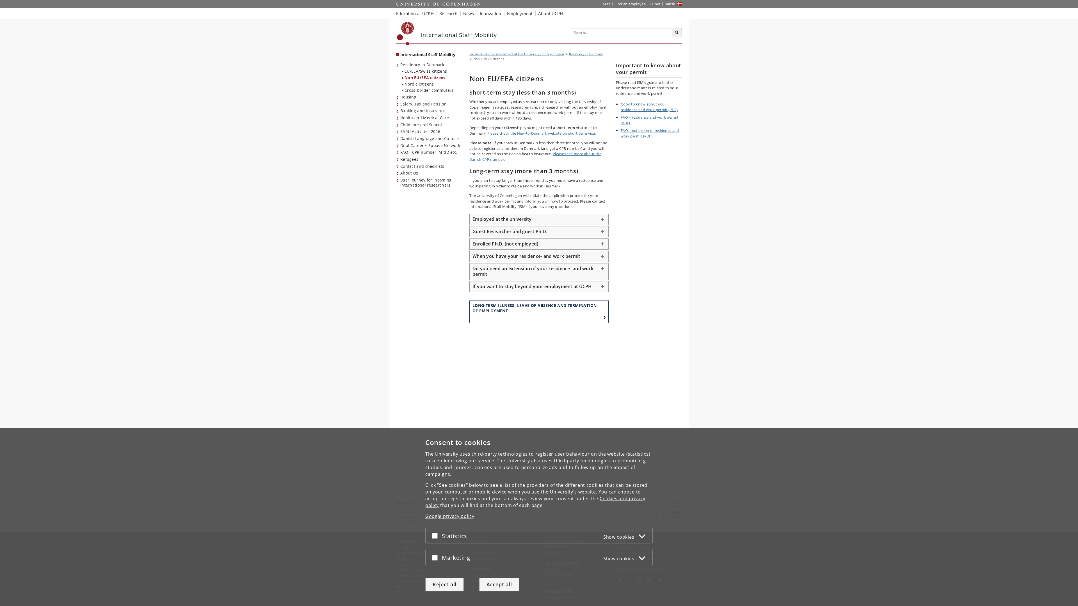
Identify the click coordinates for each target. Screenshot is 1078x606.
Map (607, 3)
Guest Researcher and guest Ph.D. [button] (509, 231)
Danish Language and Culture (429, 138)
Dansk (669, 3)
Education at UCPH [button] (415, 13)
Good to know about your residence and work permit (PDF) (649, 107)
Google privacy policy (449, 516)
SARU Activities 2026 (420, 131)
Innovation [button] (490, 13)
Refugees (409, 159)
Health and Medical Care (424, 117)
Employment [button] (520, 13)
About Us (409, 173)
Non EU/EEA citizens (425, 77)
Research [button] (448, 13)
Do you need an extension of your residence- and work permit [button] (532, 271)
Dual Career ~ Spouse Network (430, 145)
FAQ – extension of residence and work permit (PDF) (650, 133)
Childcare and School (421, 124)
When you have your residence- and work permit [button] (526, 256)
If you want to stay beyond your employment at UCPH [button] (532, 286)
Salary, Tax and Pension (423, 104)
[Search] (677, 33)
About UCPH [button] (550, 13)
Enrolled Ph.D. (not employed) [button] (505, 244)
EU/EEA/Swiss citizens (426, 71)
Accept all (499, 584)
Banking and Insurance (423, 110)
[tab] (539, 219)
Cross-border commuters (429, 90)
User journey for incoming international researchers (426, 182)
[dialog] (539, 517)
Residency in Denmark (422, 64)
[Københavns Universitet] (405, 33)
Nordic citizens (419, 84)
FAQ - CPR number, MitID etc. (428, 152)
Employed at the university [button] (502, 219)
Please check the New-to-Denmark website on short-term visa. (541, 133)
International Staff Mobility (427, 54)
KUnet (655, 3)
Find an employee (630, 3)
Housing (408, 97)
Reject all (444, 584)
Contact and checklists (422, 166)
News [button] (468, 13)
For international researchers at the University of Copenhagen (516, 54)
